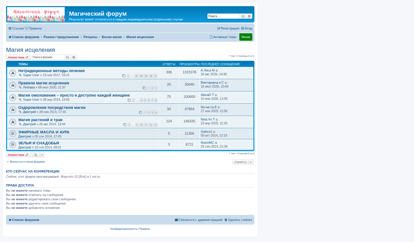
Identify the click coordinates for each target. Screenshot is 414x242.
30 (151, 76)
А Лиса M (208, 70)
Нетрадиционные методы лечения (51, 70)
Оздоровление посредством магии (52, 107)
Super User (31, 75)
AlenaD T (207, 95)
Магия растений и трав (40, 119)
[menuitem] (246, 28)
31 (155, 76)
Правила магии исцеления (43, 83)
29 (146, 76)
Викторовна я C (212, 82)
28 (141, 76)
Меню (246, 37)
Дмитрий (29, 112)
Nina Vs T (208, 119)
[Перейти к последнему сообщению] (217, 70)
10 (141, 124)
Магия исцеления (30, 49)
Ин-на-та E (209, 107)
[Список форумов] (36, 14)
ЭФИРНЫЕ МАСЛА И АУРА (43, 132)
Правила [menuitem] (35, 28)
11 (146, 124)
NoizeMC (207, 142)
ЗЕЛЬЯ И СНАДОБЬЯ (38, 143)
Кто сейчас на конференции (33, 171)
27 (136, 76)
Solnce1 (206, 131)
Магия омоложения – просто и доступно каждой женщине (74, 95)
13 (155, 124)
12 (151, 124)
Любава (29, 87)
